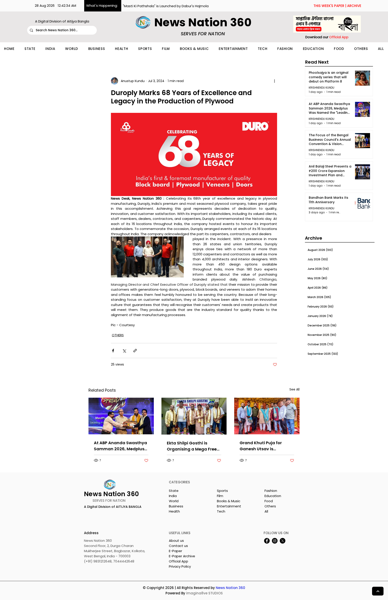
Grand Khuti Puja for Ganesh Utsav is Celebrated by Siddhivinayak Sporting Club (264, 446)
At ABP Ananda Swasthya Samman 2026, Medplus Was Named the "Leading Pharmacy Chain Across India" (120, 446)
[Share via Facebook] (113, 350)
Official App (178, 561)
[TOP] (378, 591)
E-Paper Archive (182, 556)
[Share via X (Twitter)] (124, 350)
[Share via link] (135, 350)
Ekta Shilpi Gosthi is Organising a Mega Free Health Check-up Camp (192, 446)
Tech (221, 511)
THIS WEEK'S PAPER (328, 5)
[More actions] (274, 81)
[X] (282, 541)
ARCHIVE (354, 5)
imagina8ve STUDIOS (204, 593)
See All (294, 389)
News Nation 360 (230, 587)
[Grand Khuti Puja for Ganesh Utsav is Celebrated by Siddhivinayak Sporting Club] (267, 416)
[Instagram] (275, 541)
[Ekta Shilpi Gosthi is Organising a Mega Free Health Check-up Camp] (194, 416)
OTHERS (118, 335)
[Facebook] (267, 541)
